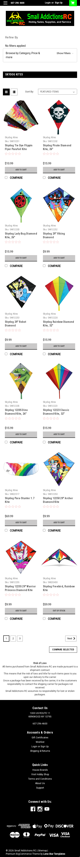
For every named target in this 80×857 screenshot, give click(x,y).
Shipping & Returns (40, 751)
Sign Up (59, 2)
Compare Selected (63, 649)
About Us (40, 783)
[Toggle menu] (5, 5)
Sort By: (29, 91)
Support (40, 787)
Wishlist (40, 742)
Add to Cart (21, 170)
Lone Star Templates (54, 854)
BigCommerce (24, 854)
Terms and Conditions (40, 779)
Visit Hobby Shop (40, 774)
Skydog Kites (11, 137)
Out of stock (59, 611)
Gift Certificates (40, 737)
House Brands (40, 770)
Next (70, 638)
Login (47, 2)
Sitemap (42, 850)
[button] (40, 55)
